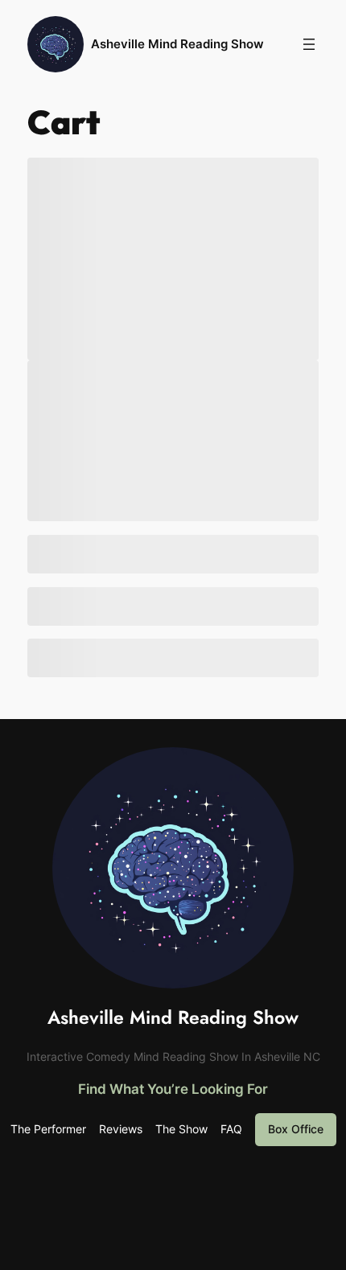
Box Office (295, 1129)
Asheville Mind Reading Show (177, 44)
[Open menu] (309, 44)
